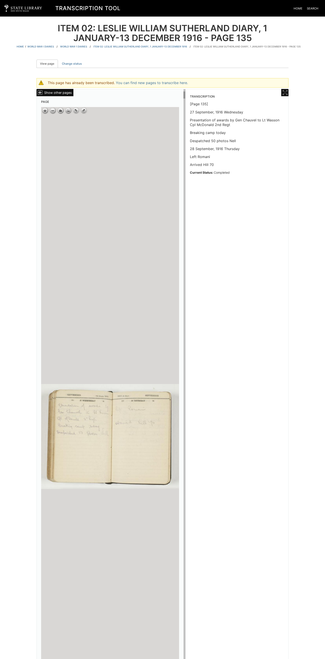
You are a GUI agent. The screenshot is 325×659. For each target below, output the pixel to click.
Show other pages (58, 92)
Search (312, 8)
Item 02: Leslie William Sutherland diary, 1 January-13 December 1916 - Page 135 (247, 46)
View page (49, 63)
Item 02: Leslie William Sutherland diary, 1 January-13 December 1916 (140, 46)
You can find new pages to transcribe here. (152, 83)
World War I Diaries (40, 46)
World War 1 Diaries (73, 46)
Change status (72, 63)
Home (298, 8)
